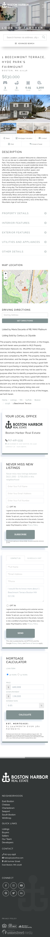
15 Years (23, 675)
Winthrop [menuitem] (6, 818)
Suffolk (28, 400)
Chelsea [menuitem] (6, 804)
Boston (38, 400)
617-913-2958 (10, 854)
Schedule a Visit (34, 558)
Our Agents (21, 446)
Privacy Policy (32, 525)
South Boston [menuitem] (8, 814)
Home (4, 400)
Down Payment (12, 692)
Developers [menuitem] (7, 842)
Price (8, 683)
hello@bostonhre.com (13, 858)
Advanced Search (26, 43)
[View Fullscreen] (6, 283)
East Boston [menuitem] (8, 801)
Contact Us (10, 446)
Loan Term (10, 668)
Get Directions (25, 321)
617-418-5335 (15, 440)
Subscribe (20, 534)
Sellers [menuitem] (5, 835)
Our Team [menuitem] (7, 839)
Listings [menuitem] (5, 829)
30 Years (13, 675)
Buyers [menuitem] (5, 832)
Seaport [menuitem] (6, 811)
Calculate (25, 714)
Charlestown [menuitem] (8, 808)
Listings (13, 400)
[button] (44, 37)
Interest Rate (12, 701)
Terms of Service (32, 643)
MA (21, 400)
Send (20, 633)
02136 (7, 403)
